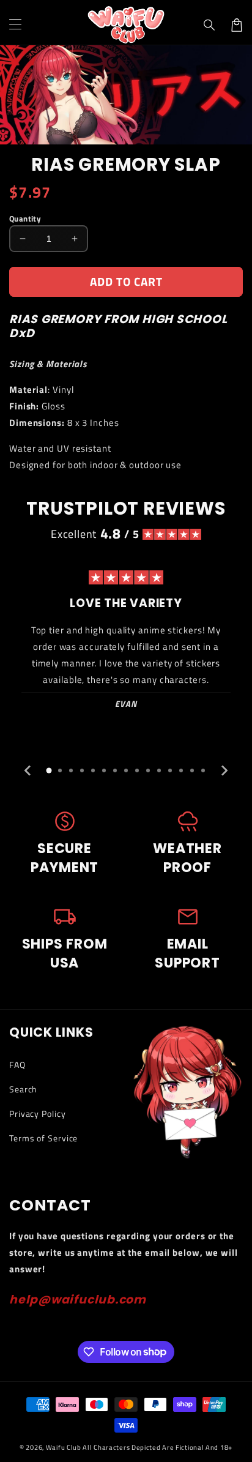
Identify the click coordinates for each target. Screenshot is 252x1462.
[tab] (48, 770)
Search (23, 1089)
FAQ (17, 1064)
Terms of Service (43, 1138)
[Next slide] (224, 770)
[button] (209, 25)
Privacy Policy (37, 1113)
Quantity (25, 219)
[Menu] (15, 25)
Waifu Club (63, 1447)
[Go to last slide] (28, 770)
